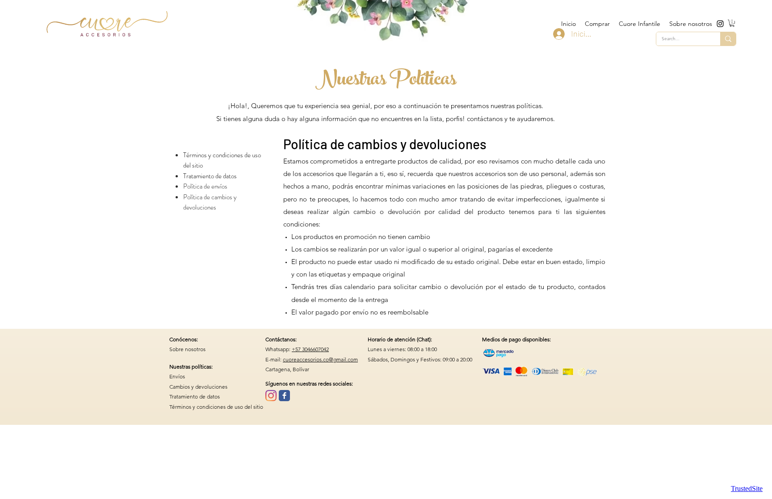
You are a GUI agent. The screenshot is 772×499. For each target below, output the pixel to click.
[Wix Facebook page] (284, 395)
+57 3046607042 (310, 349)
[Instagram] (271, 395)
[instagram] (720, 23)
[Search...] (728, 39)
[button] (732, 23)
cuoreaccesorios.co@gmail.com (320, 359)
